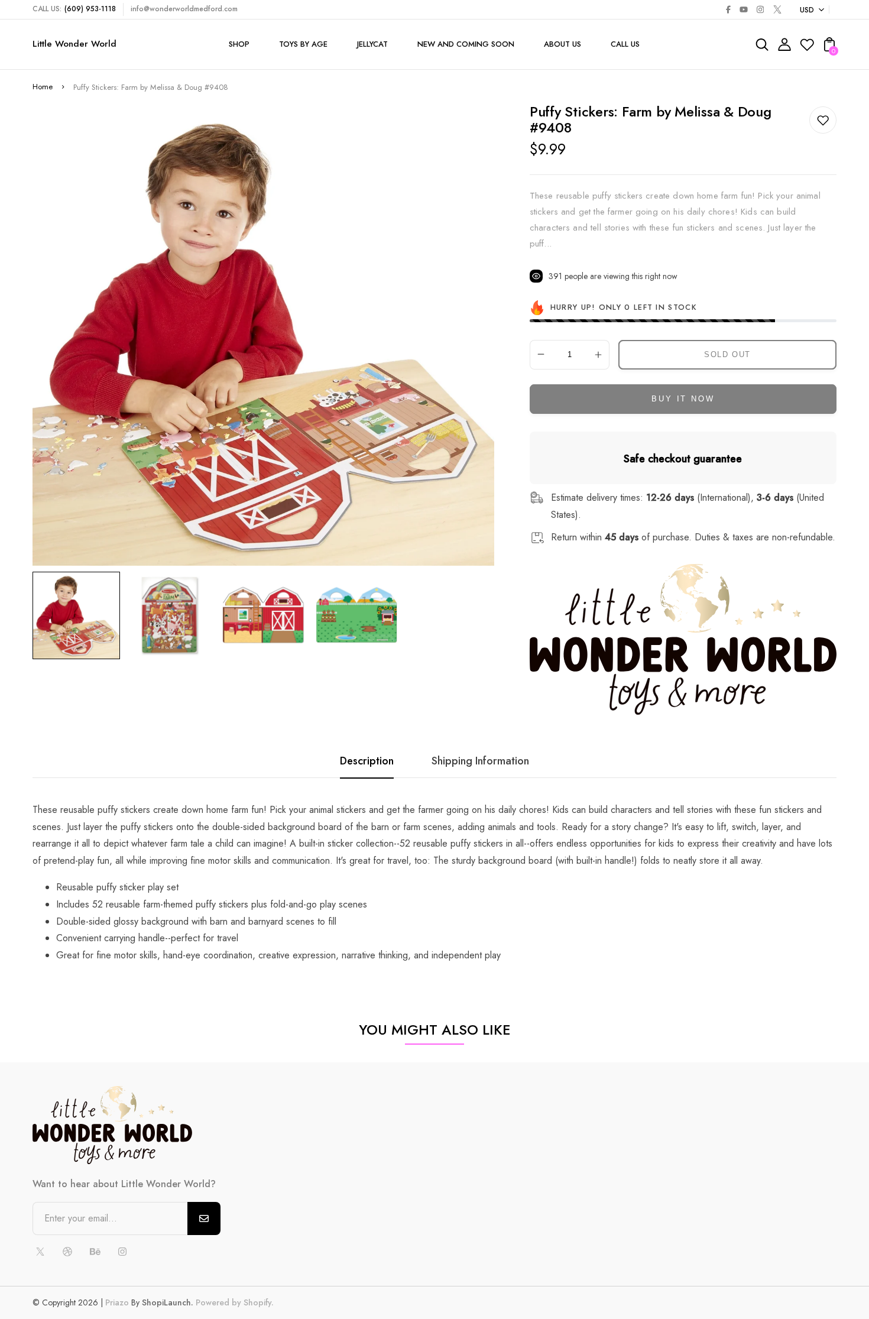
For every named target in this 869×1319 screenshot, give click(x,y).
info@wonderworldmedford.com (184, 9)
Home (43, 86)
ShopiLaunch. (167, 1302)
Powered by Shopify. (233, 1302)
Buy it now (682, 398)
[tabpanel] (79, 615)
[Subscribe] (204, 1218)
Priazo (117, 1302)
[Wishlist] (807, 48)
